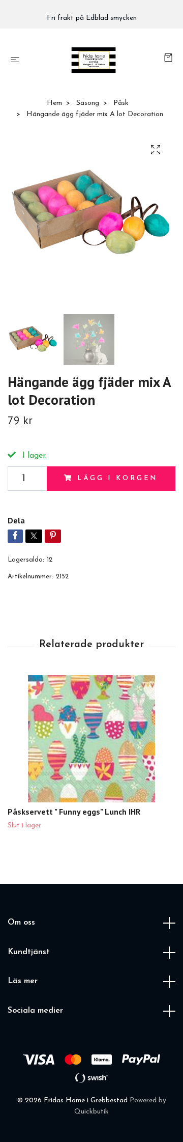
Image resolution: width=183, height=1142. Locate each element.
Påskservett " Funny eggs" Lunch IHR (74, 811)
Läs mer (23, 981)
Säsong (87, 103)
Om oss (21, 922)
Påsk (121, 103)
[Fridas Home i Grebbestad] (93, 60)
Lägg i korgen (117, 478)
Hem (54, 103)
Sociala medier (35, 1011)
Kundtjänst (29, 952)
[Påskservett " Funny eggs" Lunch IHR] (91, 738)
